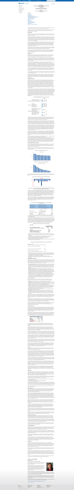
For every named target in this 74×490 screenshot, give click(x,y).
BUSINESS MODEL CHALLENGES (32, 17)
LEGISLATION (29, 20)
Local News (20, 6)
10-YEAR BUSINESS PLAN (31, 22)
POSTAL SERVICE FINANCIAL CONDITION (33, 16)
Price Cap (29, 19)
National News (20, 5)
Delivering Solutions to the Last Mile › (40, 487)
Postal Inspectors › (48, 486)
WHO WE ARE (29, 15)
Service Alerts (20, 12)
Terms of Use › (19, 486)
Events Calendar (21, 10)
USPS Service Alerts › (30, 486)
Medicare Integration (30, 21)
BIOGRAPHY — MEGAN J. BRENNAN (32, 24)
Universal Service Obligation (31, 18)
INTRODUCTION (30, 14)
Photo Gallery (20, 11)
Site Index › (29, 487)
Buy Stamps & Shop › (39, 486)
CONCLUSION (29, 23)
